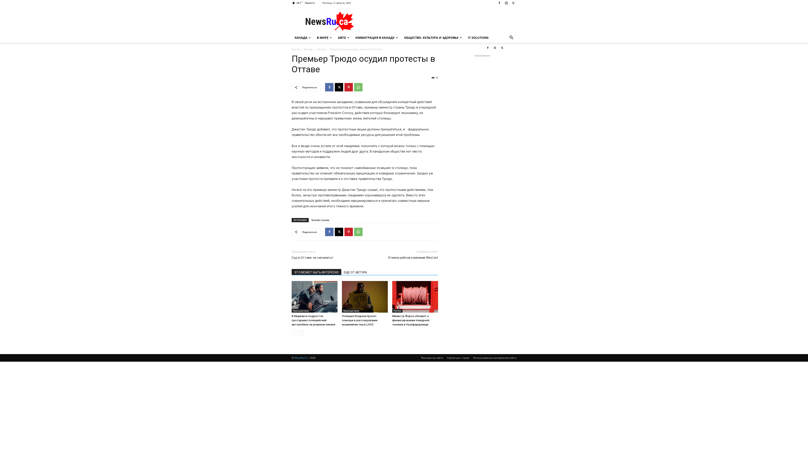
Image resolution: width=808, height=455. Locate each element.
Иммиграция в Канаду (375, 38)
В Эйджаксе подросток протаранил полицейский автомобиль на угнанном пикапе (313, 320)
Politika (397, 310)
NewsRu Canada (320, 220)
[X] (513, 3)
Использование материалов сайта (494, 358)
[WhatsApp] (358, 87)
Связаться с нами (458, 358)
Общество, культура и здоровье (431, 38)
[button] (511, 38)
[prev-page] (294, 333)
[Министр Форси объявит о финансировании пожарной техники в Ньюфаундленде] (415, 297)
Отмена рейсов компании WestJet (413, 258)
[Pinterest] (348, 87)
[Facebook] (499, 3)
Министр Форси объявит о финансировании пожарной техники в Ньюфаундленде (410, 320)
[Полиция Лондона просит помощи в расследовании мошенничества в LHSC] (365, 297)
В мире (322, 38)
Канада (301, 38)
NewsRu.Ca (301, 358)
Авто (342, 38)
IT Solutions (478, 38)
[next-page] (301, 333)
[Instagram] (506, 3)
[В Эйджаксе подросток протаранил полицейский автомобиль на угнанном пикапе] (315, 297)
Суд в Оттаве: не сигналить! (312, 258)
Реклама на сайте (432, 358)
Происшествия (301, 310)
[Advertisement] (439, 21)
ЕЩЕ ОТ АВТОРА (355, 272)
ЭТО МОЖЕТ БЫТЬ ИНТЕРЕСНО (316, 272)
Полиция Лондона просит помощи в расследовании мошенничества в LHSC (359, 320)
